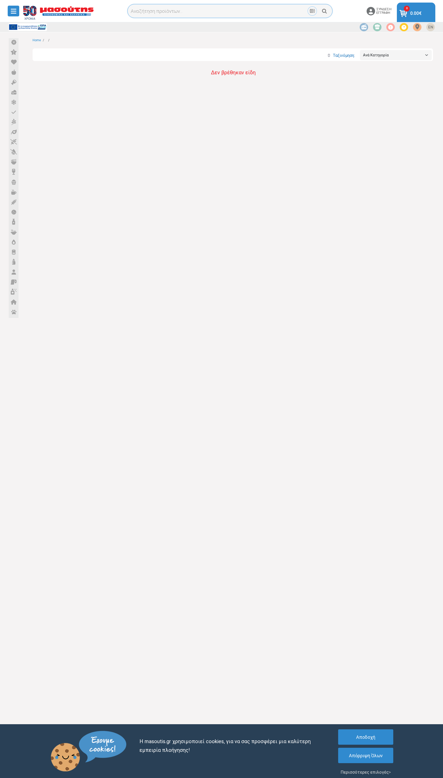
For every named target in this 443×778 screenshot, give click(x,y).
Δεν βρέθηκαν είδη (233, 72)
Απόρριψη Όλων (366, 755)
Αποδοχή (365, 737)
